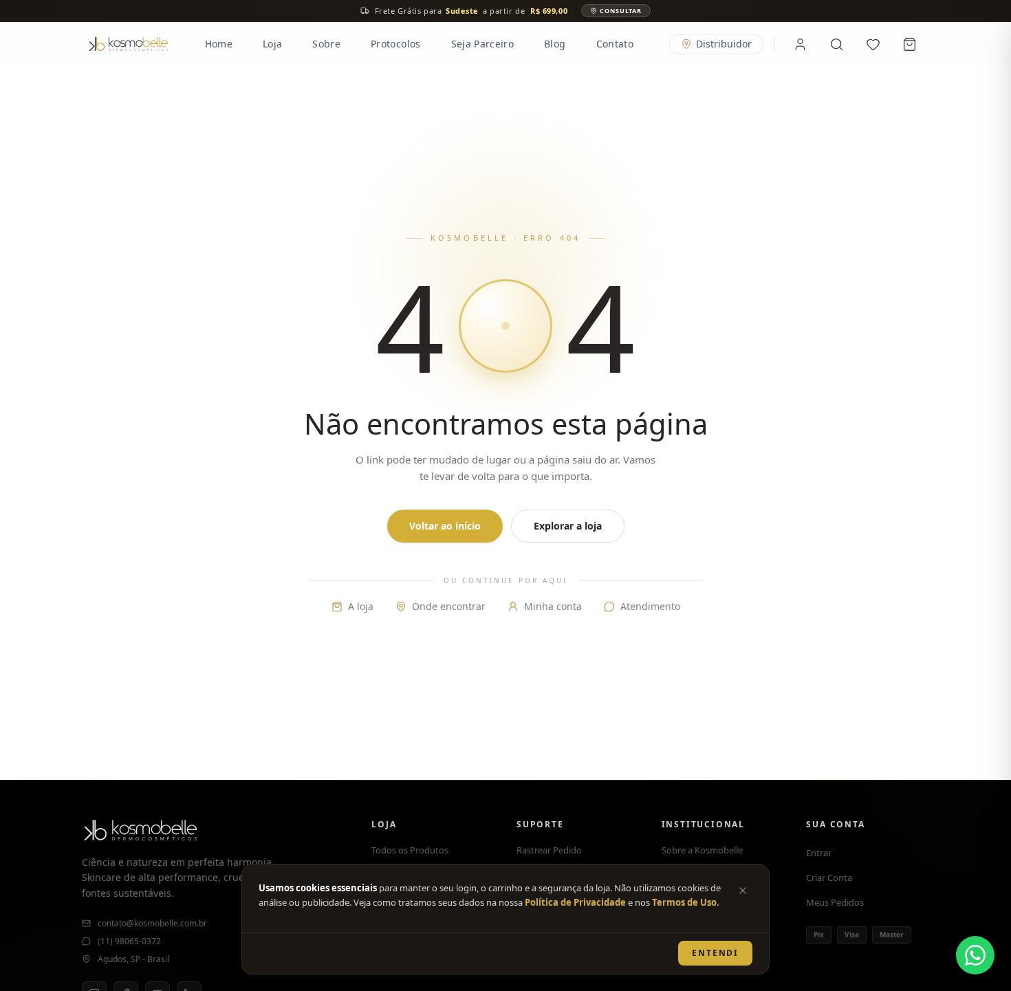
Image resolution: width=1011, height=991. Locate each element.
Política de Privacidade (575, 902)
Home (218, 43)
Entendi (715, 953)
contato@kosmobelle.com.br (152, 923)
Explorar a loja (568, 525)
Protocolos (396, 43)
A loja (360, 606)
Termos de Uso (684, 902)
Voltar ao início (445, 525)
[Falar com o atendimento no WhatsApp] (975, 955)
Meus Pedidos (835, 902)
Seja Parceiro (482, 43)
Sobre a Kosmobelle (702, 850)
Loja (272, 43)
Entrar (818, 853)
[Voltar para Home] (128, 44)
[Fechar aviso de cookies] (742, 890)
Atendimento (650, 606)
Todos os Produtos (409, 850)
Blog (554, 43)
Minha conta (553, 606)
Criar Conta (829, 877)
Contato (614, 43)
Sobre (326, 43)
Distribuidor (724, 43)
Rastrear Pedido (549, 850)
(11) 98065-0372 (129, 941)
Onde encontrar (449, 606)
